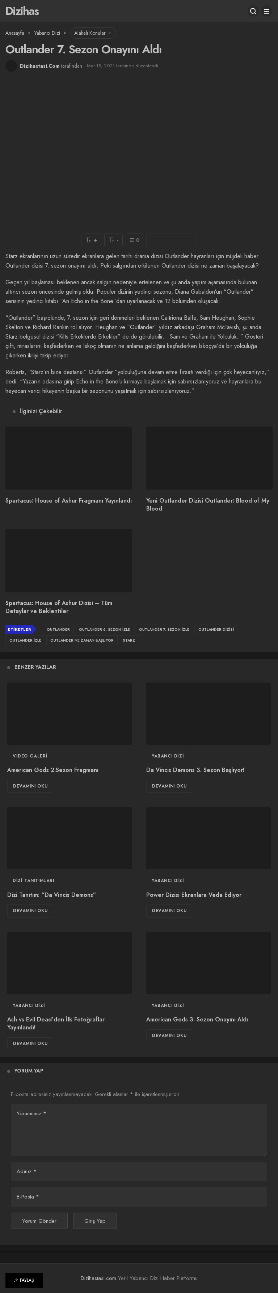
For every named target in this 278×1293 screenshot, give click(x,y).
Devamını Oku (30, 786)
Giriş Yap (95, 1221)
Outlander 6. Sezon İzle (104, 629)
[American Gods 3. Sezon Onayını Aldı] (208, 963)
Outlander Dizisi (216, 629)
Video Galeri (30, 756)
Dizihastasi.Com (40, 66)
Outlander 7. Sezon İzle (164, 629)
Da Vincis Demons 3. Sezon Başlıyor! (195, 770)
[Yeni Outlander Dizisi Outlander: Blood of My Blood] (209, 458)
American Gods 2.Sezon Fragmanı (52, 770)
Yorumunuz (31, 1113)
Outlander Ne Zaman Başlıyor (82, 640)
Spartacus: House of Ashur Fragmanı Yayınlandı (68, 500)
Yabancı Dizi (168, 756)
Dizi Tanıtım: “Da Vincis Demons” (51, 895)
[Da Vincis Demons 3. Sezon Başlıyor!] (208, 714)
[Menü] (267, 11)
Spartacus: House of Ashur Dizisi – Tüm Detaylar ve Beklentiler (58, 607)
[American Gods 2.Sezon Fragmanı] (69, 714)
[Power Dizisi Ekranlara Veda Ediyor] (208, 838)
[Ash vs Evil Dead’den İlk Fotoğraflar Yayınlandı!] (69, 963)
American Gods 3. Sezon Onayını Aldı (197, 1020)
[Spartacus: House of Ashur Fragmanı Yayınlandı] (68, 458)
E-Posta (28, 1197)
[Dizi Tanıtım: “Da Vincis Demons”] (69, 838)
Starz (129, 640)
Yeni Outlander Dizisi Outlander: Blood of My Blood (207, 504)
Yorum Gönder (39, 1221)
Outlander (58, 629)
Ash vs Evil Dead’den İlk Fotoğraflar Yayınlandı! (56, 1024)
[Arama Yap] (253, 11)
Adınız (27, 1171)
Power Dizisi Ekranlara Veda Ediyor (193, 895)
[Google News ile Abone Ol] (171, 240)
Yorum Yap (28, 1070)
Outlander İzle (25, 640)
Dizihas (21, 11)
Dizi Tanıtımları (33, 880)
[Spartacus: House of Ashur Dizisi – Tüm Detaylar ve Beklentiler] (68, 560)
